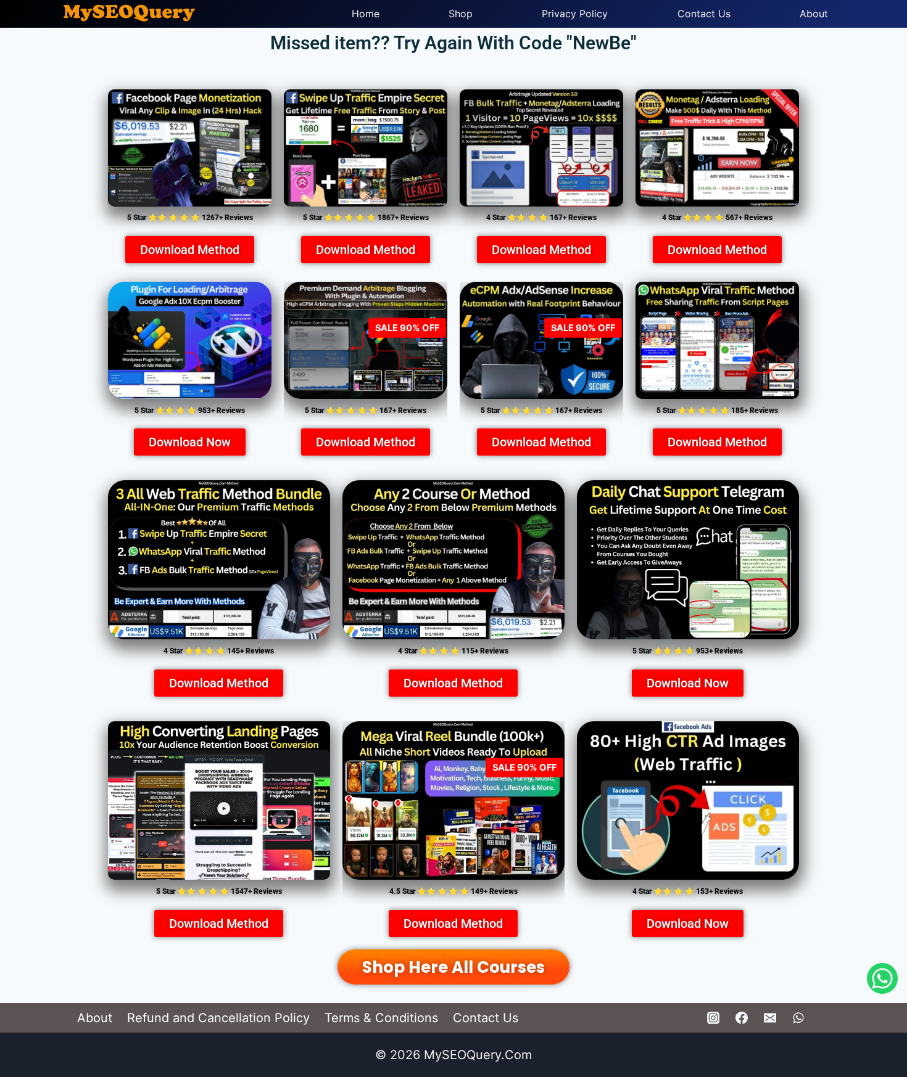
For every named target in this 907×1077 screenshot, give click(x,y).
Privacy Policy (575, 13)
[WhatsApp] (798, 1017)
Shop (461, 13)
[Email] (770, 1017)
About (814, 13)
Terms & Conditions (381, 1017)
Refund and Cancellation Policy (218, 1017)
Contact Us (704, 13)
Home (365, 13)
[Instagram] (713, 1017)
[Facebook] (741, 1017)
